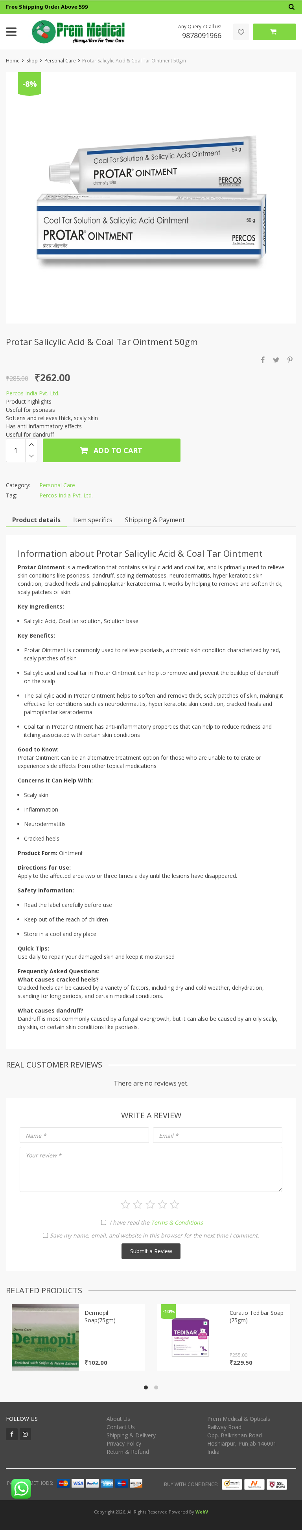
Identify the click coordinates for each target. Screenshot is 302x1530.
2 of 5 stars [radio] (137, 1204)
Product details (36, 519)
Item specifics (92, 519)
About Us (118, 1418)
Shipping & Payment (155, 519)
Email (168, 1135)
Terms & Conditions (177, 1222)
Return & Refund (128, 1451)
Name (36, 1135)
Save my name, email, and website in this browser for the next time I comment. (154, 1235)
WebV (201, 1512)
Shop (32, 60)
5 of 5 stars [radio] (174, 1204)
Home (13, 60)
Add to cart (117, 450)
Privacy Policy (124, 1443)
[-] (31, 456)
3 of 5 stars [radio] (150, 1204)
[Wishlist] (241, 32)
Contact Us (121, 1427)
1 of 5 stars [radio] (125, 1204)
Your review (43, 1155)
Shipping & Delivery (131, 1435)
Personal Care (60, 60)
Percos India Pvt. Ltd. (32, 393)
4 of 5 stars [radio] (162, 1204)
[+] (31, 444)
